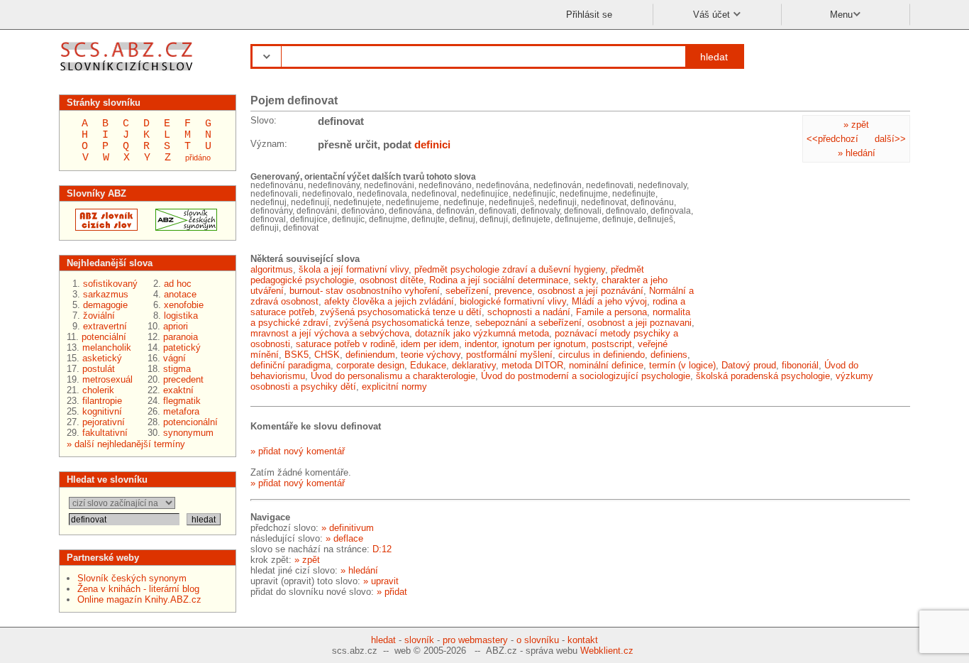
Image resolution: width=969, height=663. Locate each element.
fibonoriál (800, 365)
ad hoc (178, 283)
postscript (612, 344)
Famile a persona (611, 312)
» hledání (856, 153)
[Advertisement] (803, 260)
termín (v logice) (682, 365)
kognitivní (102, 411)
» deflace (344, 538)
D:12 (382, 549)
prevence (513, 290)
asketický (102, 358)
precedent (183, 379)
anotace (180, 294)
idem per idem (430, 344)
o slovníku (537, 640)
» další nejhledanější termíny (126, 444)
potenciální (104, 337)
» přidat (392, 591)
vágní (174, 358)
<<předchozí (832, 138)
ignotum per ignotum (544, 344)
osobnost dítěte (391, 280)
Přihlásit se (589, 14)
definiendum (370, 354)
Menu (841, 14)
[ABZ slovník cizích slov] (128, 72)
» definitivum (347, 527)
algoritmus (271, 269)
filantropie (102, 400)
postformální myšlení (509, 354)
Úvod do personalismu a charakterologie (393, 376)
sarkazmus (105, 294)
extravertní (105, 326)
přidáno (198, 157)
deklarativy (474, 365)
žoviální (99, 315)
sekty (585, 280)
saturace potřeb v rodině (345, 344)
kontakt (582, 640)
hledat (714, 56)
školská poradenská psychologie (763, 376)
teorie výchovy (430, 354)
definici (432, 144)
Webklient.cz (606, 650)
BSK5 (296, 354)
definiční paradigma (290, 365)
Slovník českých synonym (132, 578)
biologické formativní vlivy (513, 301)
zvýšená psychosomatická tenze (402, 322)
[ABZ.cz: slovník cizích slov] (102, 227)
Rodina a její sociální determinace (498, 280)
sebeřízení (467, 290)
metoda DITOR (532, 365)
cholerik (98, 390)
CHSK (327, 354)
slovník (419, 640)
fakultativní (105, 432)
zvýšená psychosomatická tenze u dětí (401, 312)
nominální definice (606, 365)
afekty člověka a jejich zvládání (389, 301)
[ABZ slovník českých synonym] (182, 227)
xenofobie (184, 305)
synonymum (188, 432)
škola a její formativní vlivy (354, 269)
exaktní (178, 390)
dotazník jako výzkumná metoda (482, 333)
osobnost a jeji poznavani (639, 322)
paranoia (180, 337)
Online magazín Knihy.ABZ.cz (139, 599)
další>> (890, 138)
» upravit (381, 581)
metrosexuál (107, 379)
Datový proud (748, 365)
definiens (668, 354)
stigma (177, 368)
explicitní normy (394, 386)
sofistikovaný (110, 283)
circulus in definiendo (601, 354)
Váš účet (713, 14)
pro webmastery (475, 640)
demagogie (105, 305)
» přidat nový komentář (297, 451)
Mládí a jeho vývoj (609, 301)
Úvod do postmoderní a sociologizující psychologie (585, 376)
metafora (181, 411)
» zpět (856, 124)
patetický (182, 347)
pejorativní (103, 422)
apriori (175, 326)
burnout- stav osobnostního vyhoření (364, 290)
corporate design (370, 365)
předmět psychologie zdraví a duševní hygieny (509, 269)
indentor (481, 344)
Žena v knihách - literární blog (138, 588)
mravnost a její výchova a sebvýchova (329, 333)
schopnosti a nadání (528, 312)
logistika (181, 315)
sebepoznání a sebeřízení (528, 322)
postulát (98, 368)
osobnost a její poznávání (590, 290)
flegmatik (182, 400)
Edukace (428, 365)
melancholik (106, 347)
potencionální (190, 422)
